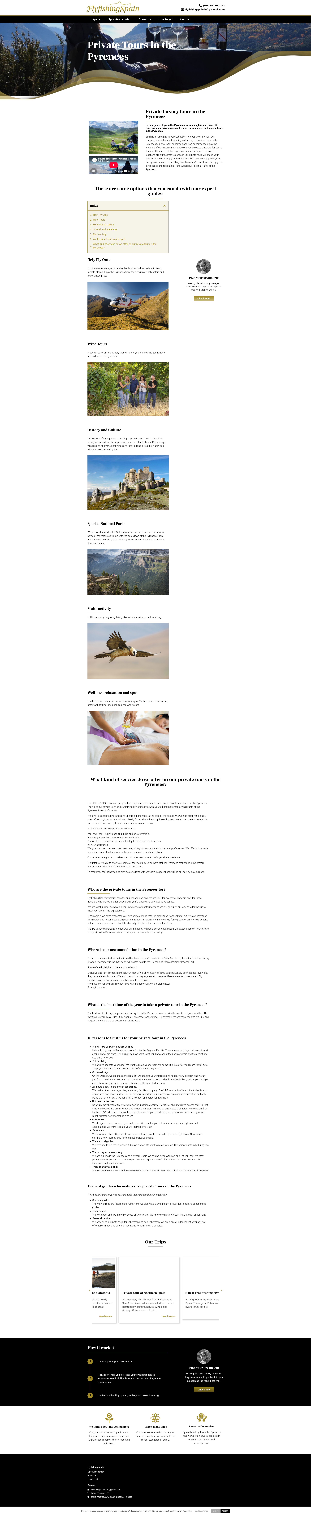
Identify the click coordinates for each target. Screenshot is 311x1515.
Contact (185, 19)
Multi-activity (99, 234)
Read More (187, 1511)
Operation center (119, 19)
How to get (165, 19)
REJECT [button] (215, 1511)
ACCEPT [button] (225, 1511)
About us (144, 19)
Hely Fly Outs (100, 215)
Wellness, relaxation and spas (109, 239)
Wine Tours (99, 219)
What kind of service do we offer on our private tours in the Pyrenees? (124, 246)
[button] (90, 1290)
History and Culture (103, 224)
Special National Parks (105, 229)
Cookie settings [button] (201, 1511)
